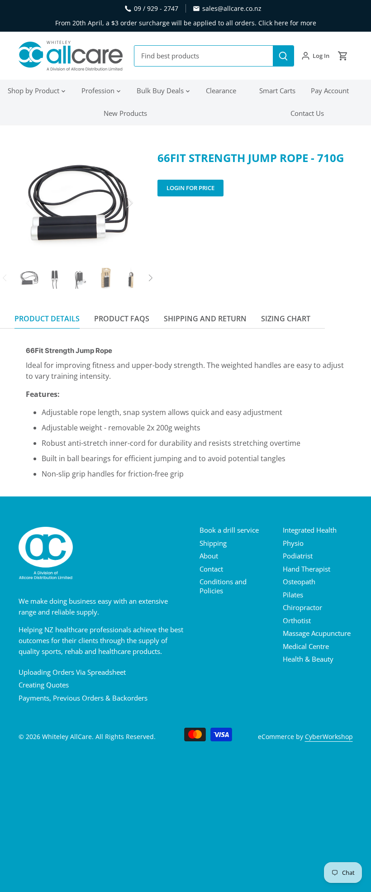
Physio (293, 543)
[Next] (117, 202)
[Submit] (283, 56)
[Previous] (41, 202)
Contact (211, 568)
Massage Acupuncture (317, 633)
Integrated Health (310, 529)
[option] (80, 202)
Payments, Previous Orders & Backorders (83, 697)
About (209, 555)
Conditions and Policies (223, 586)
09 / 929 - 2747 (156, 8)
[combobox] (203, 56)
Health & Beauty (308, 658)
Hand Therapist (306, 568)
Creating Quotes (44, 684)
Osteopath (299, 581)
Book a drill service (229, 529)
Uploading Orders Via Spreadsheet (72, 672)
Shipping (213, 543)
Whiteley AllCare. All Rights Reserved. (99, 737)
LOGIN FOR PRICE (190, 188)
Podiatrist (298, 555)
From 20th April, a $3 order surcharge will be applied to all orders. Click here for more (185, 23)
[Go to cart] (343, 55)
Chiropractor (302, 607)
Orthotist (297, 620)
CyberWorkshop (329, 737)
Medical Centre (306, 646)
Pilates (293, 594)
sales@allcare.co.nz (232, 8)
